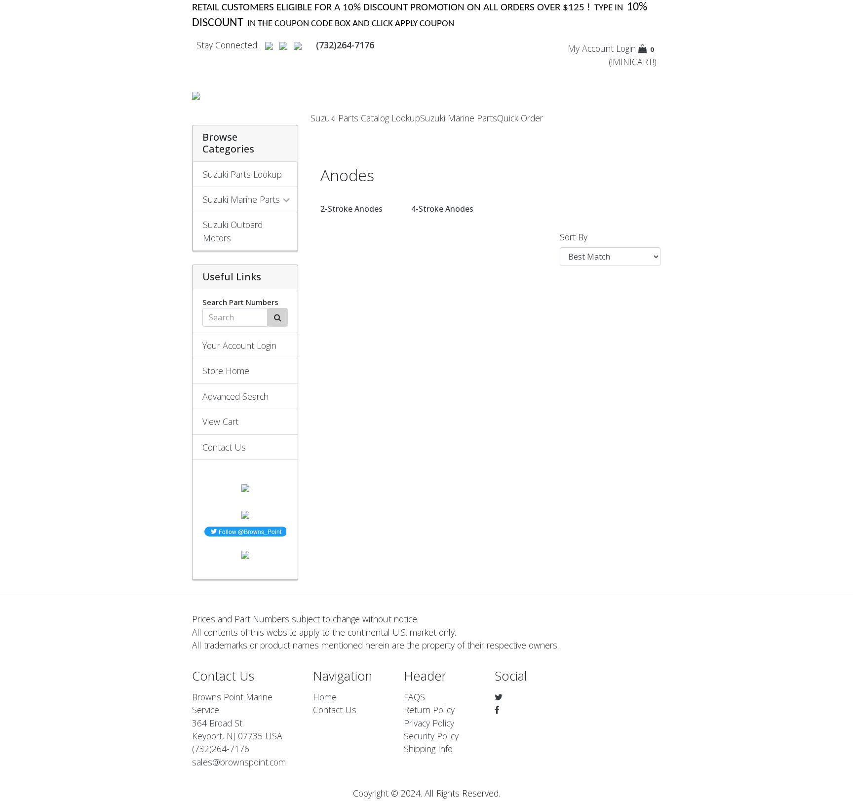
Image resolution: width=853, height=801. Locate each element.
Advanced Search (235, 396)
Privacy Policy (429, 723)
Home (325, 697)
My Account (591, 48)
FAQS (414, 697)
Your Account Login (239, 345)
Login (626, 48)
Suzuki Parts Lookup (242, 174)
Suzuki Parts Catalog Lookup (365, 118)
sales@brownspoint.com (239, 762)
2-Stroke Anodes (351, 208)
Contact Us (224, 447)
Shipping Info (428, 749)
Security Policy (431, 736)
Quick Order (520, 118)
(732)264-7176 (220, 749)
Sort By (573, 237)
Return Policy (429, 710)
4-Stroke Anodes (442, 208)
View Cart (220, 421)
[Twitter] (499, 697)
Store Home (225, 371)
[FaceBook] (497, 710)
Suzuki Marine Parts (458, 118)
